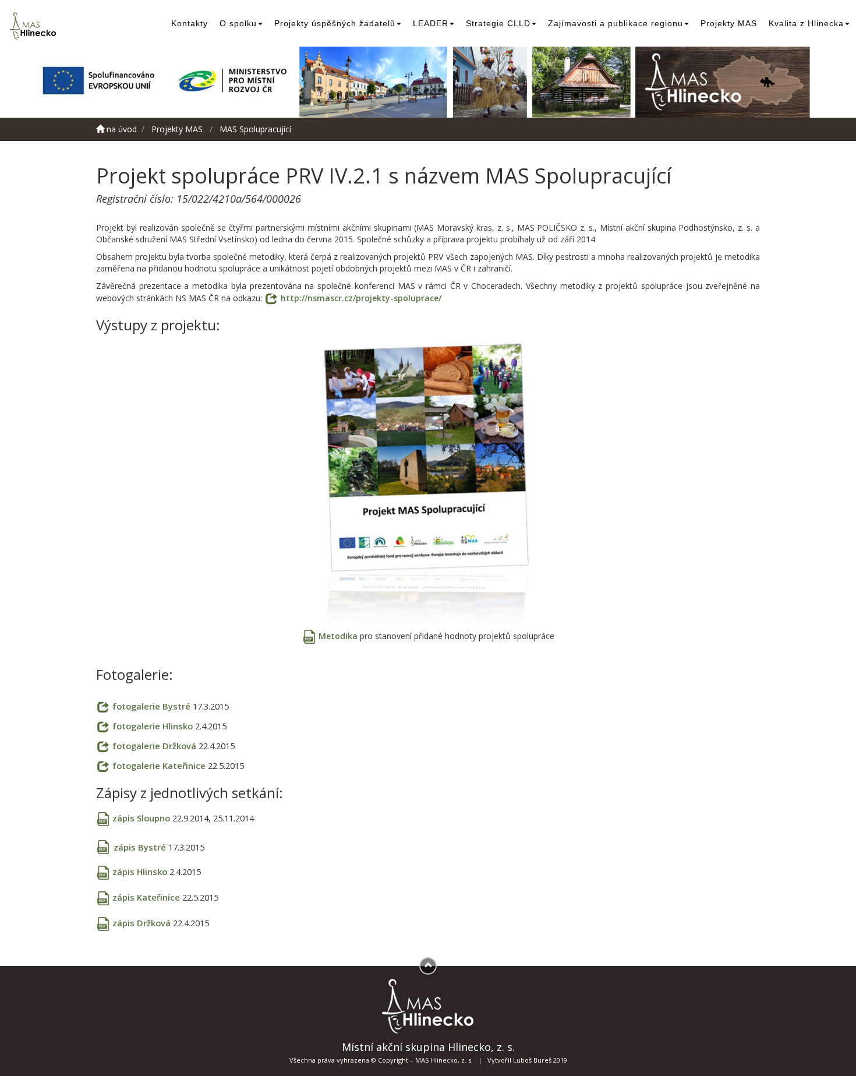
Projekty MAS (729, 23)
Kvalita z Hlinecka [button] (806, 23)
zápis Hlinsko (140, 871)
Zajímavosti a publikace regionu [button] (615, 23)
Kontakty (189, 23)
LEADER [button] (430, 23)
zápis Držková (142, 923)
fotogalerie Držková (155, 746)
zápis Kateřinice (147, 897)
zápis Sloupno (142, 818)
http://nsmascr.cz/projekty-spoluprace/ (361, 298)
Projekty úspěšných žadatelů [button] (334, 23)
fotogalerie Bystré (152, 706)
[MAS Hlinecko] (35, 26)
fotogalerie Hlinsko (153, 726)
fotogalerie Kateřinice (160, 765)
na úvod (120, 129)
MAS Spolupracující (255, 129)
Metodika (338, 635)
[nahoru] (428, 966)
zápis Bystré (141, 847)
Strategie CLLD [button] (498, 23)
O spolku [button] (238, 23)
